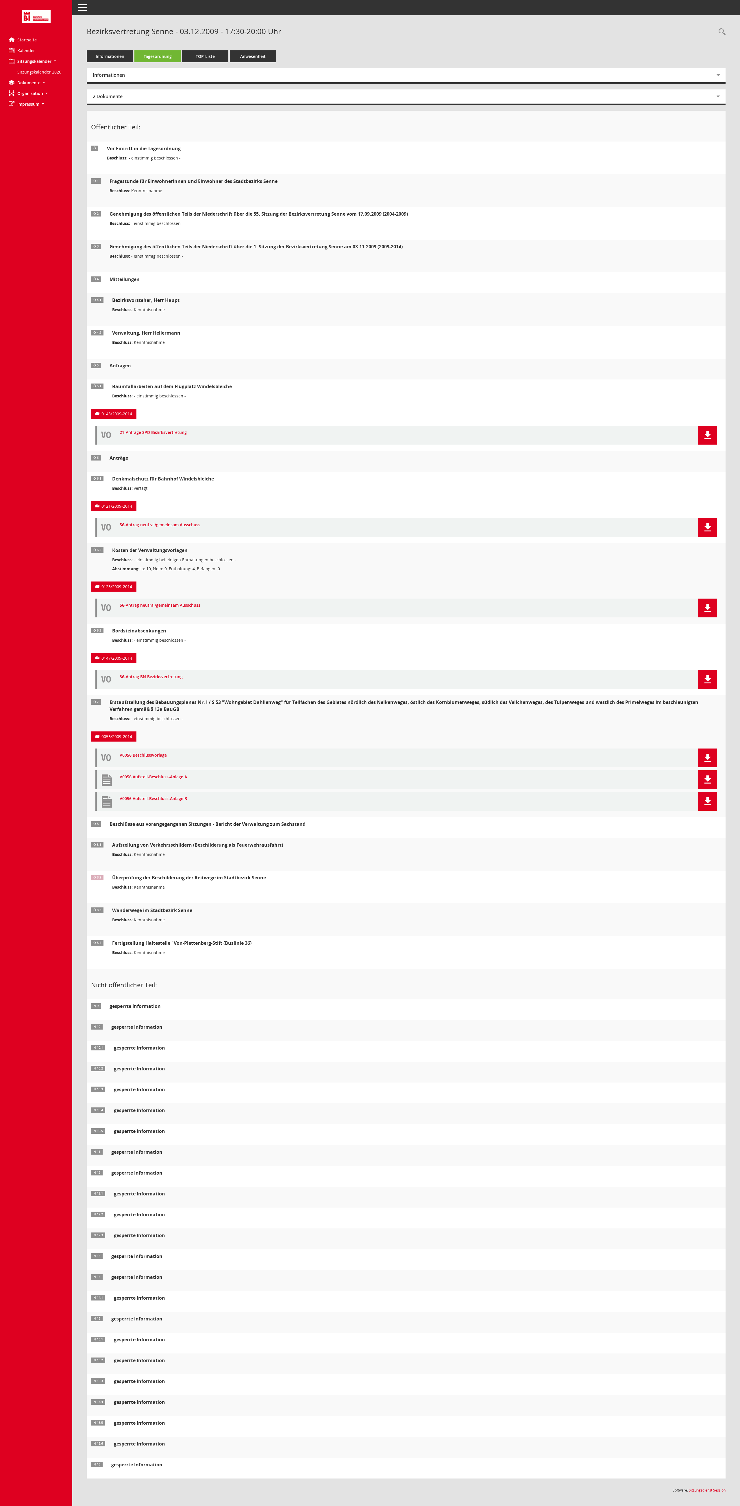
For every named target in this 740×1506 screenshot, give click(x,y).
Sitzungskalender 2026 (39, 72)
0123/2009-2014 (116, 586)
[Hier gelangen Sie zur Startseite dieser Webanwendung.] (36, 16)
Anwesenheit (253, 56)
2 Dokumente (108, 96)
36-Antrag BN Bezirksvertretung (151, 676)
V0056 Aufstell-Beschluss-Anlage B (153, 798)
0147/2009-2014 (116, 658)
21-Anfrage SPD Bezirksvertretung (153, 432)
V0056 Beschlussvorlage (143, 755)
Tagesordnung (158, 56)
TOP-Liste (205, 56)
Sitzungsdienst (707, 1490)
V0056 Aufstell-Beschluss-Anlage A (153, 777)
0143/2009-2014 (116, 414)
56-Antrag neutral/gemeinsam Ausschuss (160, 524)
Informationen (110, 56)
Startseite (27, 40)
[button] (36, 61)
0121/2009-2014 (116, 506)
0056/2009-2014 (116, 736)
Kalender (26, 50)
